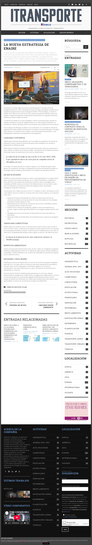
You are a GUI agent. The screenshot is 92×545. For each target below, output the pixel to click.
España (7, 40)
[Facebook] (69, 4)
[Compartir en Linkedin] (55, 69)
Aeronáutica (69, 168)
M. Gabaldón (33, 331)
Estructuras (71, 292)
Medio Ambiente (73, 313)
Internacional (72, 387)
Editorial (68, 79)
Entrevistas (71, 223)
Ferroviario (71, 297)
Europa (14, 40)
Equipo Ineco (71, 228)
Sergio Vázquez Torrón (72, 89)
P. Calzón (26, 331)
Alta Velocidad (72, 272)
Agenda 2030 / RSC (73, 267)
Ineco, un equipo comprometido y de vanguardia (76, 84)
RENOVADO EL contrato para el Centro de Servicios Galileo (76, 128)
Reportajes (40, 40)
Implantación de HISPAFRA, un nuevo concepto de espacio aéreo (50, 328)
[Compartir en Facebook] (51, 67)
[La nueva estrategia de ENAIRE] (31, 87)
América (69, 372)
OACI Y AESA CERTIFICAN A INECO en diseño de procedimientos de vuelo (75, 177)
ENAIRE (6, 292)
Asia (67, 377)
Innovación (70, 303)
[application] (17, 517)
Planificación (72, 328)
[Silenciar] (25, 523)
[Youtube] (82, 4)
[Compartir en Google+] (58, 67)
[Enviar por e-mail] (58, 69)
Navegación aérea (26, 40)
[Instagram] (72, 4)
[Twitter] (79, 4)
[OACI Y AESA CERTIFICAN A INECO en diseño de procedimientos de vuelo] (76, 160)
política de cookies (22, 541)
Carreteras (71, 277)
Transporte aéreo (74, 339)
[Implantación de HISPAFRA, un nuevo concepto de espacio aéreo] (50, 339)
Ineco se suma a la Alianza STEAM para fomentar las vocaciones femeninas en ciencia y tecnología (11, 332)
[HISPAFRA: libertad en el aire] (31, 338)
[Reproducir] (6, 523)
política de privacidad (71, 517)
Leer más (67, 102)
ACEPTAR (46, 543)
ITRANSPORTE (8, 67)
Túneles (69, 349)
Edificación (70, 287)
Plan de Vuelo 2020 (15, 292)
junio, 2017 (17, 67)
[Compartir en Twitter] (55, 67)
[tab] (31, 286)
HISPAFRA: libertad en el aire (30, 327)
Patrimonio (70, 323)
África (68, 367)
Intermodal (71, 308)
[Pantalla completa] (28, 523)
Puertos (69, 334)
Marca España (72, 234)
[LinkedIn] (76, 4)
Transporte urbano (75, 344)
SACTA (23, 292)
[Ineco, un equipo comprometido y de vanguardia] (76, 70)
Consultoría (71, 282)
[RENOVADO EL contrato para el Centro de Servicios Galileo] (76, 113)
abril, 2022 (15, 341)
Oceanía (69, 393)
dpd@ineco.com (67, 511)
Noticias (78, 122)
